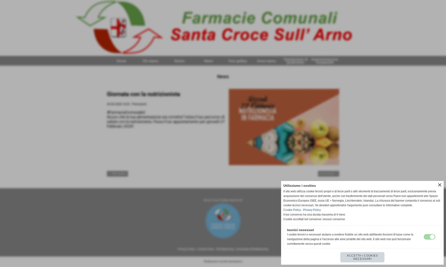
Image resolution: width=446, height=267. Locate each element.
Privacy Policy (312, 210)
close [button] (440, 185)
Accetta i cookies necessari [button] (362, 257)
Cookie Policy (292, 210)
